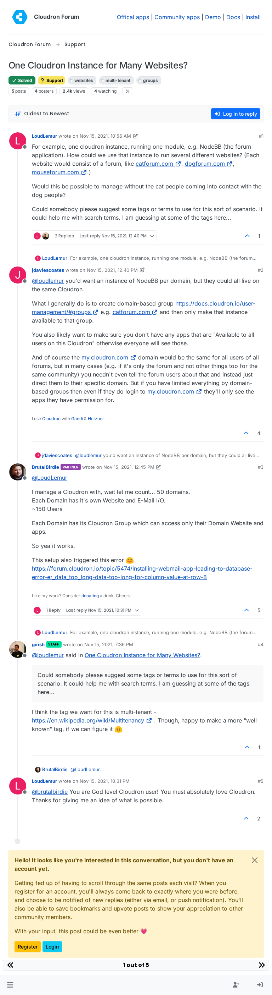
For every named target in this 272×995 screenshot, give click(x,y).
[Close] (254, 860)
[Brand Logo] (19, 17)
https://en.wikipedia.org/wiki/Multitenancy (88, 720)
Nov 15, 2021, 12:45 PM (128, 467)
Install (253, 17)
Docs (233, 17)
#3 (261, 467)
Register (28, 947)
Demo (213, 17)
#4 (261, 644)
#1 (261, 136)
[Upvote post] (247, 235)
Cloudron (51, 418)
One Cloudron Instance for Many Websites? (142, 655)
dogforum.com (205, 163)
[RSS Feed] (127, 91)
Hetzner (96, 418)
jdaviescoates (48, 270)
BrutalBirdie (45, 467)
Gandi (77, 418)
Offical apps (133, 17)
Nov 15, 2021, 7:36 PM (108, 644)
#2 (261, 270)
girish (38, 644)
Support (54, 80)
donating (90, 595)
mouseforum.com (55, 172)
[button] (10, 985)
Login (52, 947)
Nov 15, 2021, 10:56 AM (105, 136)
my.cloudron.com (104, 357)
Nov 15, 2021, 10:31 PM (105, 781)
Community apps (177, 17)
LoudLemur (44, 136)
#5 (261, 781)
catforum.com (154, 163)
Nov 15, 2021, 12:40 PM (112, 270)
